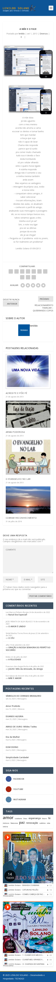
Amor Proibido (13, 706)
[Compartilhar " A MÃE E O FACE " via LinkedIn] (39, 271)
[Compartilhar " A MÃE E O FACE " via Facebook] (11, 271)
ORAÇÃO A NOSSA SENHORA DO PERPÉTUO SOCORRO (28, 648)
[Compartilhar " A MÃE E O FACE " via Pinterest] (34, 271)
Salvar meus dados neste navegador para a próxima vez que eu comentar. (25, 588)
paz (22, 822)
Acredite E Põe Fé (16, 393)
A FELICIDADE (14, 659)
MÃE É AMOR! (15, 678)
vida (48, 823)
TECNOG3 (19, 978)
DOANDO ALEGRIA (14, 716)
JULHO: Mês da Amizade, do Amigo (25, 668)
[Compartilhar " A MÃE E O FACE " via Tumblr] (28, 271)
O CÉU (11, 638)
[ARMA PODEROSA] (28, 414)
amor (8, 817)
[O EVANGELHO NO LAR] (28, 457)
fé (49, 818)
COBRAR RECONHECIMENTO (21, 517)
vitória (5, 827)
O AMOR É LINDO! (17, 626)
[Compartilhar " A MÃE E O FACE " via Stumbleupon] (22, 277)
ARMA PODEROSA (15, 431)
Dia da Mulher (13, 737)
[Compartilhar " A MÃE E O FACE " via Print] (34, 277)
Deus (25, 819)
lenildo (22, 33)
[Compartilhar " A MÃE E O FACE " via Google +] (22, 271)
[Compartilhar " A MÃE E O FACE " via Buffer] (45, 271)
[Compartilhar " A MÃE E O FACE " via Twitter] (16, 271)
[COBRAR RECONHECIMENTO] (28, 500)
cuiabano (18, 819)
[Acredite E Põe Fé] (28, 371)
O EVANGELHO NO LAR (18, 478)
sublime (42, 823)
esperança (35, 818)
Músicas (21, 709)
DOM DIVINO (12, 747)
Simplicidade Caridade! (17, 757)
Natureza (14, 823)
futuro (44, 819)
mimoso (6, 823)
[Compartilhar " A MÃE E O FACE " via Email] (28, 277)
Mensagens (22, 699)
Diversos (44, 33)
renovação (32, 822)
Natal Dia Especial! (17, 614)
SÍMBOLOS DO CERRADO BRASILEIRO (23, 695)
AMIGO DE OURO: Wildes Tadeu (21, 726)
